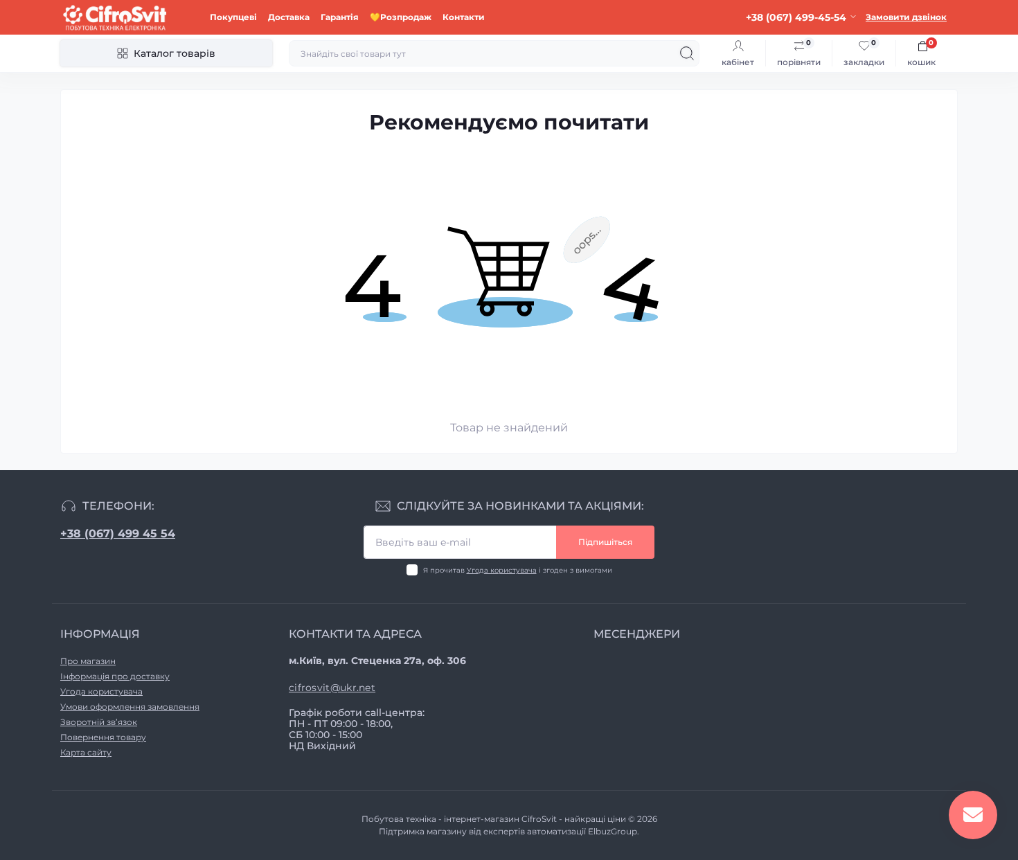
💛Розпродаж (400, 17)
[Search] (687, 53)
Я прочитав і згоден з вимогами (517, 570)
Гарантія (340, 17)
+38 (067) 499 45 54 (117, 533)
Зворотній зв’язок (98, 722)
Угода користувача (502, 570)
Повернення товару (103, 737)
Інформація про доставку (115, 676)
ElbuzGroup (612, 831)
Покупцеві (233, 17)
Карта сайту (85, 752)
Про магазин (88, 661)
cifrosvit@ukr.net (332, 687)
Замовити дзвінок (906, 17)
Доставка (289, 17)
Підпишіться (605, 542)
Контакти (464, 17)
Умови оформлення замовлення (129, 706)
